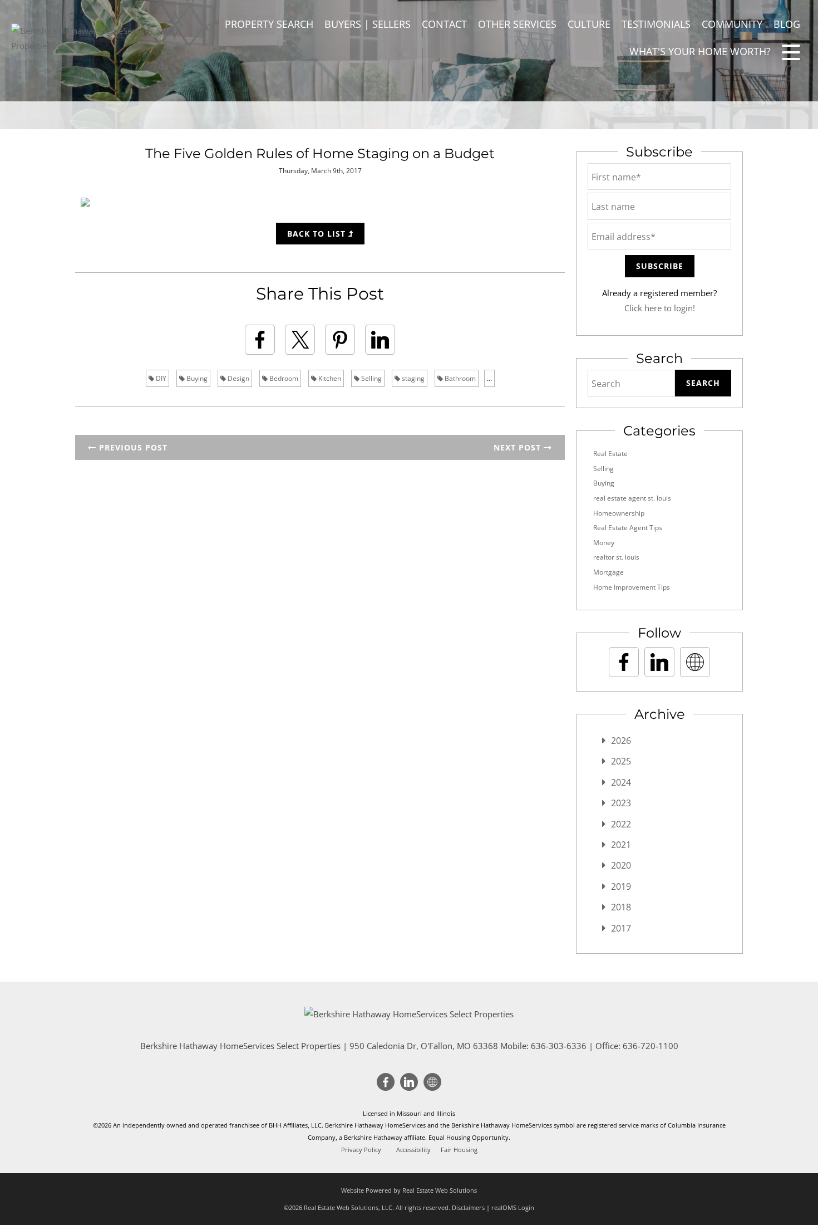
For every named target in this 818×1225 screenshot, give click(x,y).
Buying (196, 378)
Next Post (519, 447)
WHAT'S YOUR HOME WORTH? (700, 51)
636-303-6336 (559, 1045)
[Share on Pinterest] (340, 340)
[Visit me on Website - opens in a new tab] (695, 662)
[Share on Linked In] (380, 340)
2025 (621, 761)
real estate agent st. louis (632, 498)
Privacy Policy (361, 1150)
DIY (160, 378)
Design (237, 378)
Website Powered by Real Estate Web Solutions (409, 1190)
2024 (621, 782)
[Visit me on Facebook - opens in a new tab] (624, 662)
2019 (621, 886)
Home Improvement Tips (631, 587)
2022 (621, 824)
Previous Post (131, 447)
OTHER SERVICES (517, 24)
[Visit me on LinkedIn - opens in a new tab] (659, 662)
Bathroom (459, 378)
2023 (621, 803)
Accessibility (413, 1150)
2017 (621, 928)
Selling (370, 378)
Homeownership (618, 513)
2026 (621, 740)
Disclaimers (468, 1207)
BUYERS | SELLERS (367, 24)
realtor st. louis (616, 557)
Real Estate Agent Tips (627, 527)
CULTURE (589, 24)
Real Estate (610, 453)
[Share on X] (300, 340)
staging (412, 378)
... (489, 378)
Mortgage (608, 572)
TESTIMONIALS (656, 24)
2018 (621, 907)
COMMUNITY (732, 24)
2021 (621, 845)
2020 (621, 865)
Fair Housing (459, 1150)
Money (603, 542)
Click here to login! (659, 307)
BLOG (786, 24)
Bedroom (283, 378)
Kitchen (329, 378)
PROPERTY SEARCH (269, 24)
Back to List (317, 233)
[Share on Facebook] (260, 340)
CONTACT (444, 24)
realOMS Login (512, 1207)
